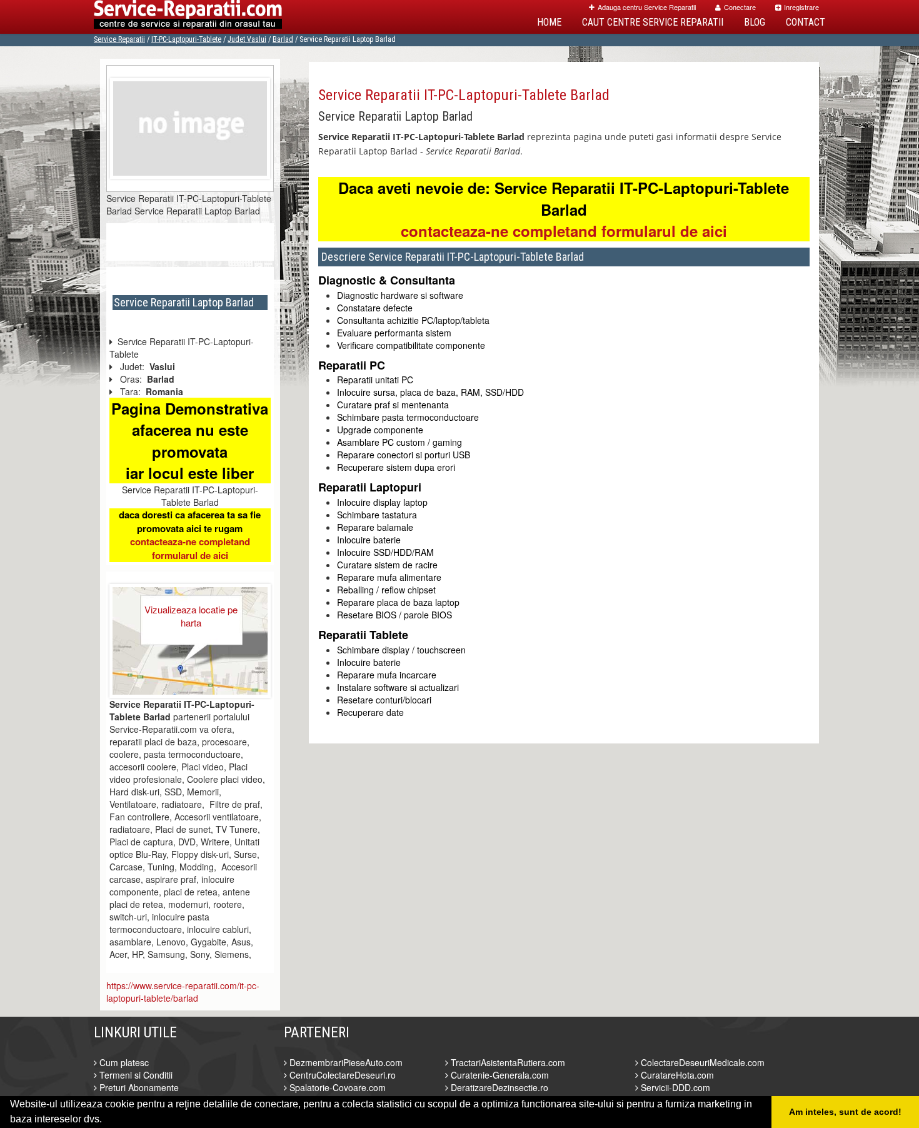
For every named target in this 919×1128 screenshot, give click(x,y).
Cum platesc (123, 1062)
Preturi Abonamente (138, 1087)
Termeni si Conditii (135, 1075)
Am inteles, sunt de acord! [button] (845, 1112)
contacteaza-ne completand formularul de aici (190, 548)
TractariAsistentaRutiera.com (506, 1062)
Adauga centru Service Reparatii (647, 7)
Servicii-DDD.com (674, 1087)
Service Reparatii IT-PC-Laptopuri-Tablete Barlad (464, 95)
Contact (805, 22)
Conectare (740, 7)
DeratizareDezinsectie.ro (498, 1087)
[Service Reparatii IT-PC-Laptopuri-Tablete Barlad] (190, 127)
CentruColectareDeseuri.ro (341, 1075)
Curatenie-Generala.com (498, 1075)
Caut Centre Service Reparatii (652, 22)
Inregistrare (801, 7)
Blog (754, 22)
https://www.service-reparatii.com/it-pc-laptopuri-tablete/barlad (182, 991)
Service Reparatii (119, 39)
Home (549, 22)
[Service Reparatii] (188, 17)
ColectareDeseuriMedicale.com (701, 1062)
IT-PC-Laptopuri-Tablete (186, 39)
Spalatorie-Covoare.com (336, 1087)
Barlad (283, 39)
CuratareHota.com (676, 1075)
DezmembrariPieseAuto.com (345, 1062)
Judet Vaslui (247, 39)
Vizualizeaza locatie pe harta (191, 616)
